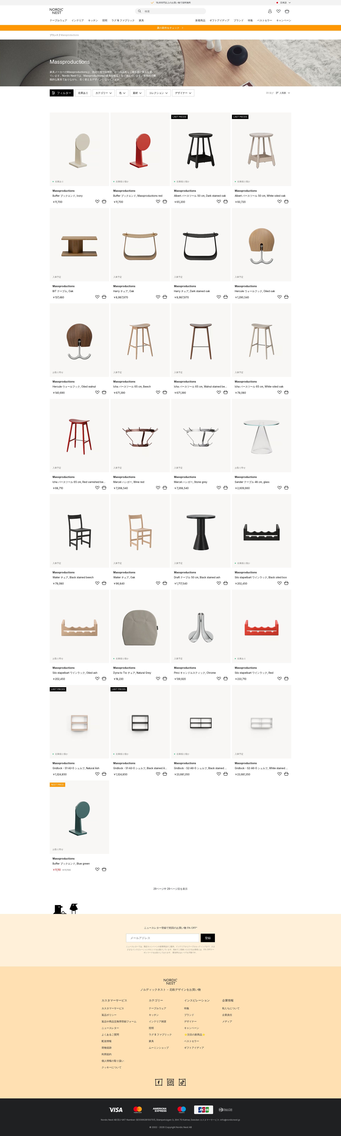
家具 (141, 20)
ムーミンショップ (159, 1047)
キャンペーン (283, 20)
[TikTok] (182, 1082)
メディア (227, 1021)
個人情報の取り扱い (113, 1060)
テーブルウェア (58, 20)
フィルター (64, 93)
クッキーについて (111, 1067)
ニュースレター (110, 1027)
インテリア (77, 20)
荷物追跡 (107, 1047)
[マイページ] (270, 11)
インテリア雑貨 (157, 1021)
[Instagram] (170, 1082)
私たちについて (231, 1008)
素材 (135, 92)
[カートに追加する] (104, 201)
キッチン (93, 20)
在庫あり (83, 92)
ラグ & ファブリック (123, 20)
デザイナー (181, 92)
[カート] (287, 11)
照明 (104, 20)
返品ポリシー (109, 1014)
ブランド (239, 20)
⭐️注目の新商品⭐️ (194, 1034)
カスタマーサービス (113, 1008)
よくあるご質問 (110, 1034)
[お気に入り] (278, 11)
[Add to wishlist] (97, 201)
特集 (250, 20)
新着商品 (200, 20)
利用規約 (107, 1054)
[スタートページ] (56, 11)
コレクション (156, 92)
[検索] (140, 11)
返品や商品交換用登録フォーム (119, 1021)
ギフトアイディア (219, 20)
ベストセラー (264, 20)
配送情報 (107, 1041)
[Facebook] (159, 1082)
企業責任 (227, 1014)
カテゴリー (102, 92)
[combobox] (283, 2)
